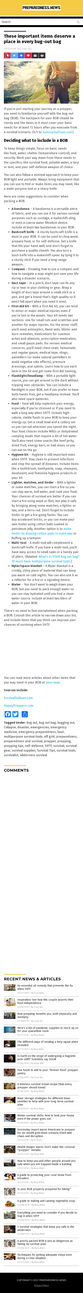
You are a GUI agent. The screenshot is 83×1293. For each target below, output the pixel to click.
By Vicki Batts (37, 993)
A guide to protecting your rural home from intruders (44, 1176)
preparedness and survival (23, 741)
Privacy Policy (41, 1285)
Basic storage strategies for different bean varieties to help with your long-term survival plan (45, 1102)
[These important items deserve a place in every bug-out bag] (41, 9)
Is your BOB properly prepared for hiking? (44, 1189)
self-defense (34, 746)
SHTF (48, 746)
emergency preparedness (37, 732)
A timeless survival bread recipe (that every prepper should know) (44, 1086)
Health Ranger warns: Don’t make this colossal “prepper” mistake (46, 1148)
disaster (23, 727)
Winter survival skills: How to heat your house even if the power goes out (45, 1117)
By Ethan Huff (37, 1063)
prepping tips (13, 746)
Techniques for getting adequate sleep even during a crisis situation (44, 1256)
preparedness (66, 736)
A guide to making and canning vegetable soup (46, 1201)
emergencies (39, 727)
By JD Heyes (36, 1140)
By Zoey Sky (37, 1007)
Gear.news (53, 682)
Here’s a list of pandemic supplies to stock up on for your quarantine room (47, 1029)
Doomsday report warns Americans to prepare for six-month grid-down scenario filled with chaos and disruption (46, 1133)
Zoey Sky (27, 48)
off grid (49, 736)
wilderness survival (33, 755)
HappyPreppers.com (18, 705)
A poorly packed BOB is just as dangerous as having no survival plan (45, 1242)
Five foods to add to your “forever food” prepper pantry (47, 1071)
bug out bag (47, 722)
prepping (64, 741)
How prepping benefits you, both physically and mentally (47, 1015)
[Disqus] (41, 823)
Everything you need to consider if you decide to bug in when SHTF (47, 1214)
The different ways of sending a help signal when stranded (47, 1043)
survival (58, 746)
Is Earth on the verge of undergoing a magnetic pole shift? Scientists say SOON (46, 1057)
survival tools (66, 750)
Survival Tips (46, 750)
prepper (50, 741)
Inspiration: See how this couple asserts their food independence (45, 1001)
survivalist (11, 755)
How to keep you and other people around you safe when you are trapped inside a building (46, 1162)
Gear (60, 732)
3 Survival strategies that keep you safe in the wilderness (45, 1228)
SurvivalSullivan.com (57, 132)
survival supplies (24, 750)
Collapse (10, 727)
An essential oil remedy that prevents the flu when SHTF (45, 987)
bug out (31, 722)
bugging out (65, 722)
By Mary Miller (37, 1035)
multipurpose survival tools (23, 736)
